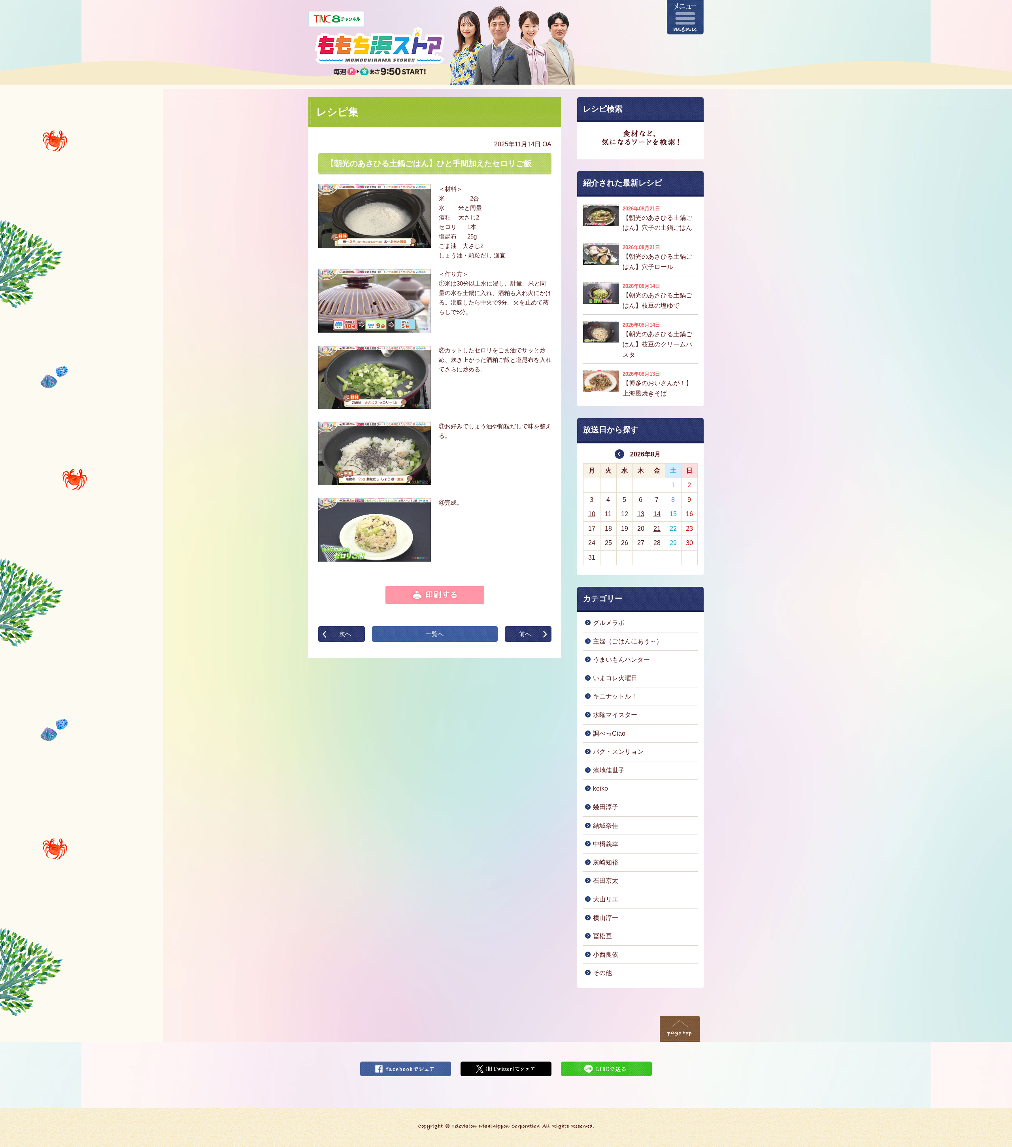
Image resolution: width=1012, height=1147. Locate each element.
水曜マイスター (615, 715)
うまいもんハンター (621, 659)
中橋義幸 (605, 843)
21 (657, 528)
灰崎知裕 (605, 862)
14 (657, 514)
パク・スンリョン (618, 751)
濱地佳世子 (609, 770)
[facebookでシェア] (405, 1066)
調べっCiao (609, 733)
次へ (345, 633)
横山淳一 (605, 917)
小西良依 (605, 954)
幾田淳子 (605, 807)
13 (640, 514)
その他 (602, 972)
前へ (525, 633)
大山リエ (605, 899)
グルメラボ (609, 622)
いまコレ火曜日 (615, 678)
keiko (600, 788)
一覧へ (435, 633)
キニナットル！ (615, 696)
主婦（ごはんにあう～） (628, 641)
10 (591, 514)
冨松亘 (602, 936)
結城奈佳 (605, 825)
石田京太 (605, 880)
